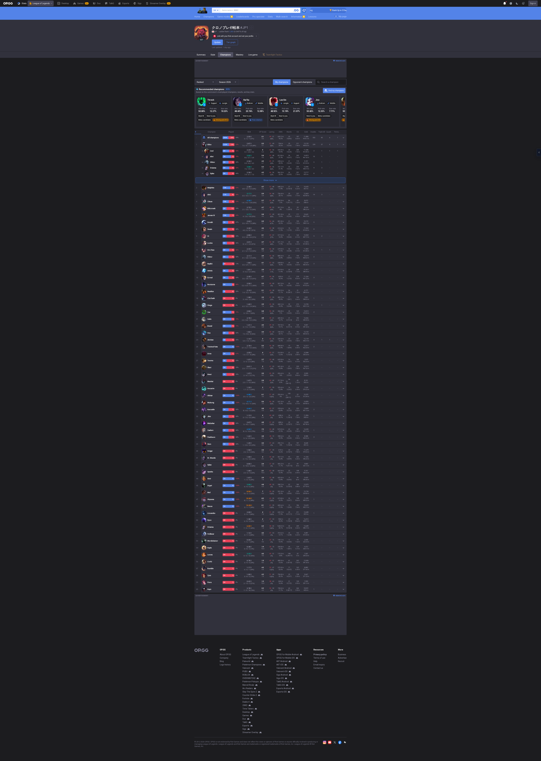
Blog (222, 661)
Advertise (342, 658)
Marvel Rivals (248, 685)
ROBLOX (246, 675)
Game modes (224, 16)
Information (297, 16)
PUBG (245, 671)
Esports (245, 725)
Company (224, 658)
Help (315, 661)
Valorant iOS (282, 671)
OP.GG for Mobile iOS (285, 658)
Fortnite (245, 698)
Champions (208, 16)
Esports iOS (281, 692)
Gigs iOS (280, 678)
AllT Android (281, 661)
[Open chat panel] (539, 152)
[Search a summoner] (296, 10)
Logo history (225, 665)
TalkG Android (282, 681)
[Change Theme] (517, 3)
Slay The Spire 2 (249, 692)
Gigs (244, 729)
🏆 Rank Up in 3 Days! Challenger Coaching (317, 10)
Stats (270, 16)
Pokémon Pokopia (250, 681)
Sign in (533, 3)
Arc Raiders (247, 688)
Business (342, 654)
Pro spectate (258, 16)
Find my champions (336, 91)
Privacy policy (320, 654)
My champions (281, 82)
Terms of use (319, 658)
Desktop (246, 712)
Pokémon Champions (252, 665)
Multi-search (282, 16)
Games (245, 715)
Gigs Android (282, 675)
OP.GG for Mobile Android (287, 654)
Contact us (318, 668)
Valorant (246, 668)
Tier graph (231, 42)
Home (197, 16)
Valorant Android (283, 668)
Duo (244, 719)
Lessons (312, 16)
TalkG (244, 722)
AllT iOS (279, 665)
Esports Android (283, 688)
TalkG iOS (280, 685)
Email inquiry (319, 665)
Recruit (341, 661)
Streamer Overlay (250, 732)
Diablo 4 (246, 702)
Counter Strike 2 (249, 695)
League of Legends (41, 3)
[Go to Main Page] (8, 3)
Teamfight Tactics (250, 658)
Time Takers (248, 709)
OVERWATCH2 (248, 678)
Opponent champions (302, 82)
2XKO (244, 705)
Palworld (246, 661)
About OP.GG (225, 654)
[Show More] (504, 3)
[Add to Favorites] (251, 28)
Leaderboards (242, 16)
